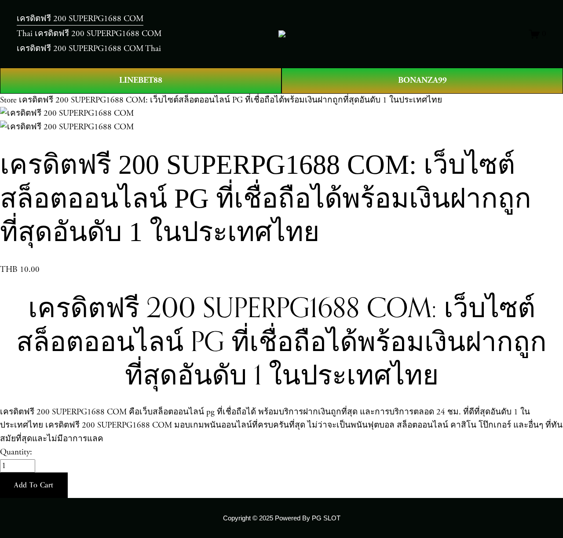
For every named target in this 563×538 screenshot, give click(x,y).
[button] (34, 485)
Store (8, 100)
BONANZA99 (422, 80)
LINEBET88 (140, 80)
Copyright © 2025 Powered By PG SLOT (281, 518)
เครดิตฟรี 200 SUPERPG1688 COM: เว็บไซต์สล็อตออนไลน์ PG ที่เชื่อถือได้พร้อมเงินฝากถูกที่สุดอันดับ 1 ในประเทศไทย (230, 100)
